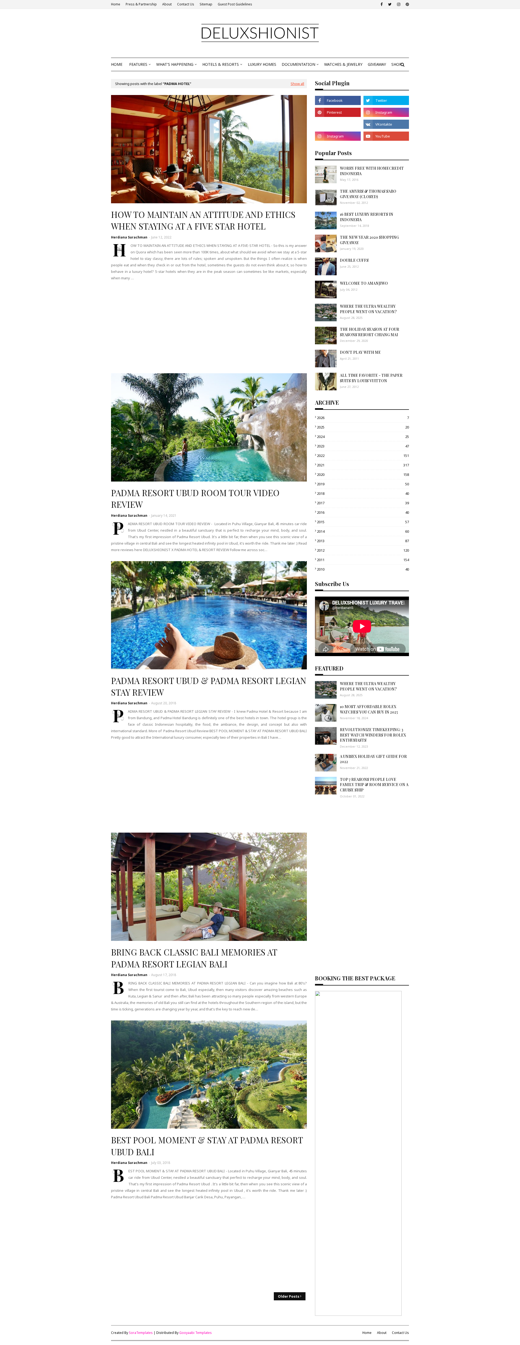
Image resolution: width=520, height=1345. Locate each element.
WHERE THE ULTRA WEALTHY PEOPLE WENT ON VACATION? (368, 309)
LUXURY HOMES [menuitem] (262, 64)
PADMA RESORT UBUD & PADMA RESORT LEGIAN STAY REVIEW (208, 686)
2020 (363, 474)
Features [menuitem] (138, 64)
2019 (363, 484)
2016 (363, 512)
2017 (363, 502)
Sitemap (206, 4)
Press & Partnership (141, 4)
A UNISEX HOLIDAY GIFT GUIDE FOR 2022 (373, 759)
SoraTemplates (141, 1332)
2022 (363, 455)
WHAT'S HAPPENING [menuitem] (174, 64)
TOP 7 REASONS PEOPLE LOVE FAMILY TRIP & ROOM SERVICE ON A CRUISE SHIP (374, 785)
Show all (297, 83)
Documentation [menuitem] (298, 64)
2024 (363, 436)
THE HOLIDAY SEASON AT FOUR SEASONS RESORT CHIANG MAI (369, 332)
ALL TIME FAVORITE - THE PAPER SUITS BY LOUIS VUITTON (371, 378)
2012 (363, 550)
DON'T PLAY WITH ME (360, 352)
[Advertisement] (209, 327)
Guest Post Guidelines (235, 4)
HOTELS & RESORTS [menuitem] (220, 64)
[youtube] (386, 136)
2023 (363, 446)
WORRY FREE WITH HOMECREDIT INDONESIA (372, 171)
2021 (363, 465)
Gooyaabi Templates (195, 1332)
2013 (363, 540)
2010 (363, 569)
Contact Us (185, 4)
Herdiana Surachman (129, 237)
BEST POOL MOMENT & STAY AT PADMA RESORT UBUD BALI (207, 1145)
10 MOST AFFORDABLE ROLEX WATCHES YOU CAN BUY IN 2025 (369, 709)
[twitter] (390, 4)
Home (115, 4)
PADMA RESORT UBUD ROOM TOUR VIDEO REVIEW (195, 498)
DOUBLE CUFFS (354, 260)
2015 (363, 521)
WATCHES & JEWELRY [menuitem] (343, 64)
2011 (363, 559)
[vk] (386, 124)
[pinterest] (406, 4)
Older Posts (288, 1296)
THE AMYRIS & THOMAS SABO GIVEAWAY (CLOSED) (368, 194)
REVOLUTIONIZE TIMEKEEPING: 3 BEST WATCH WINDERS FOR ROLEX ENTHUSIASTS (373, 735)
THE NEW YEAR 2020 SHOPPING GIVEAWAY (369, 240)
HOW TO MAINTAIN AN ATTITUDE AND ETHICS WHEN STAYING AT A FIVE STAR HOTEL (203, 220)
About (167, 4)
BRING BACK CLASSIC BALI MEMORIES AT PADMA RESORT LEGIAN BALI (194, 957)
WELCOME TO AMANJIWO (364, 283)
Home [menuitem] (116, 64)
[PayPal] (337, 124)
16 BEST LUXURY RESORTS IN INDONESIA (366, 217)
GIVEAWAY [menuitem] (377, 64)
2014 (363, 531)
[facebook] (381, 4)
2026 (363, 417)
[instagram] (399, 4)
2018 (363, 493)
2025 (363, 427)
